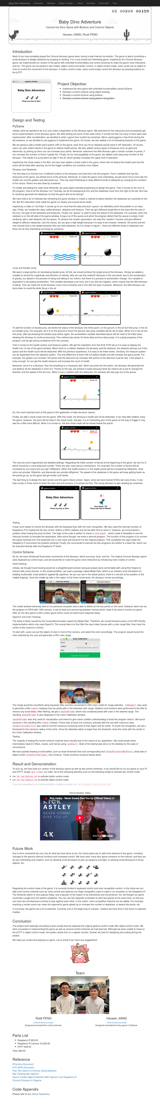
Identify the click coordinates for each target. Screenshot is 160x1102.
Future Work (104, 3)
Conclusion (90, 3)
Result (80, 3)
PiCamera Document (22, 1064)
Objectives (51, 3)
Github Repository (41, 1093)
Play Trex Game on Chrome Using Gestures (34, 1070)
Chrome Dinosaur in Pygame (26, 1080)
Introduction (38, 3)
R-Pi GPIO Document (23, 1067)
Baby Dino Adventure (19, 3)
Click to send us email (43, 1022)
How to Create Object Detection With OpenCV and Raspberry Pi (44, 1077)
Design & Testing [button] (66, 3)
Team (115, 3)
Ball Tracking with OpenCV (25, 1073)
